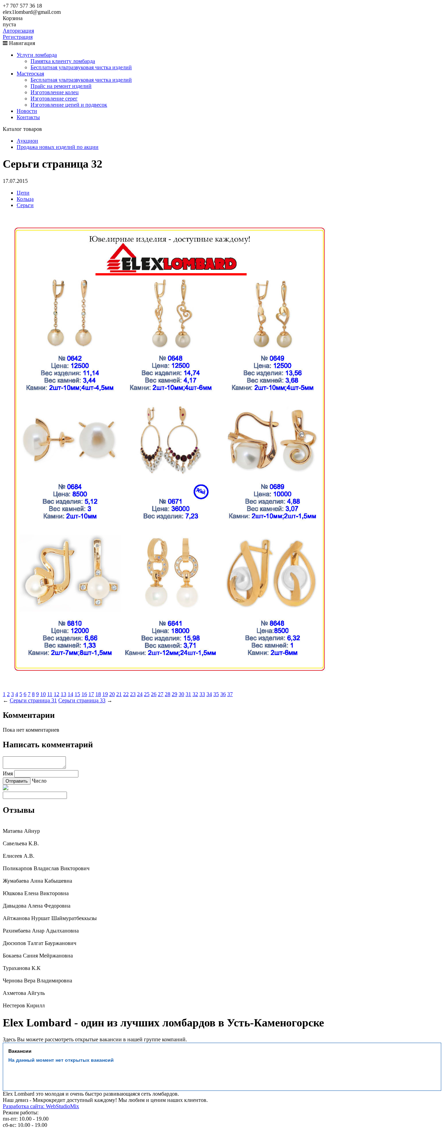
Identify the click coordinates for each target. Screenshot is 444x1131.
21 (119, 694)
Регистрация (18, 37)
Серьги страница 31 (33, 700)
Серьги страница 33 (81, 700)
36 (223, 694)
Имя (8, 773)
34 (209, 694)
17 (91, 694)
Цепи (23, 193)
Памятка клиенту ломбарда (63, 61)
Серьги (25, 205)
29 (174, 694)
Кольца (25, 199)
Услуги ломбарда (37, 55)
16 (84, 694)
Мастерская (30, 74)
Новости (27, 111)
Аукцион (27, 141)
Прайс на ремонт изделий (61, 86)
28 (167, 694)
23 (133, 694)
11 (49, 694)
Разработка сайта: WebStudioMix (41, 1106)
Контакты (28, 117)
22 (126, 694)
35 (216, 694)
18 (98, 694)
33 (202, 694)
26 (153, 694)
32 (195, 694)
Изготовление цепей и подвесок (69, 105)
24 (140, 694)
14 (70, 694)
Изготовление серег (54, 98)
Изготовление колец (55, 92)
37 (230, 694)
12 (56, 694)
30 (181, 694)
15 (77, 694)
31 (188, 694)
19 (105, 694)
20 (112, 694)
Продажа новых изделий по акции (58, 147)
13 (63, 694)
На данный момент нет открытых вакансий (61, 1060)
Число (39, 781)
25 (147, 694)
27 (160, 694)
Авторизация (18, 31)
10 (43, 694)
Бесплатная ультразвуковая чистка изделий (81, 67)
